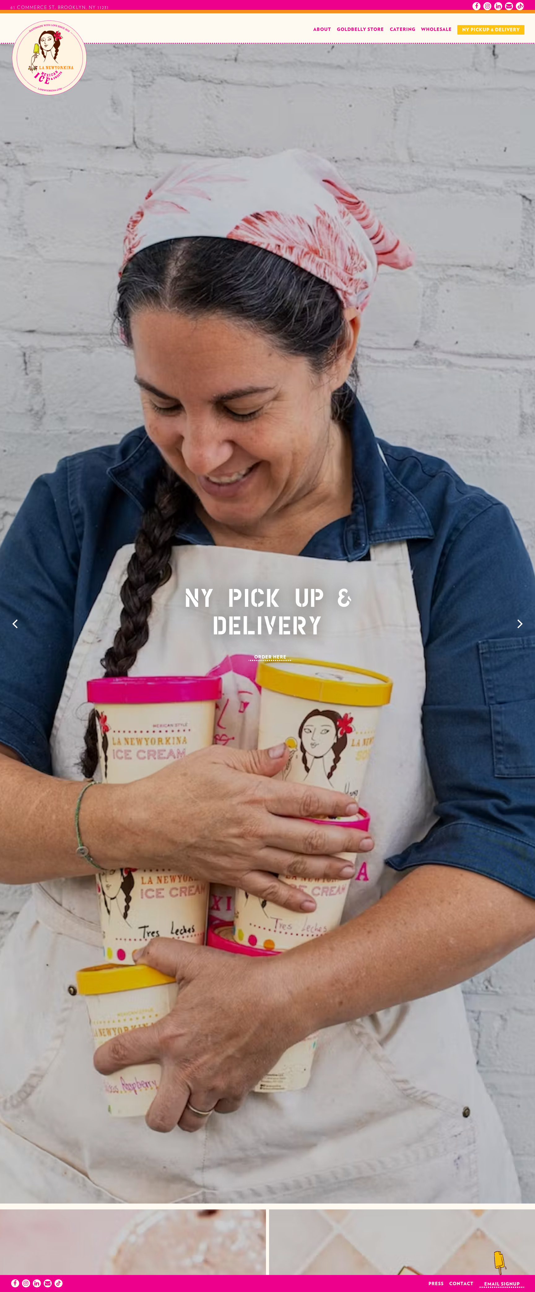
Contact (461, 1283)
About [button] (322, 47)
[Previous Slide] (15, 642)
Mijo (324, 8)
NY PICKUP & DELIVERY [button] (491, 48)
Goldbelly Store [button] (360, 47)
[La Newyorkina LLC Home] (49, 76)
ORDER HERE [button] (270, 675)
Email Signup (502, 1284)
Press (436, 1283)
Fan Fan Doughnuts (231, 8)
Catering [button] (402, 47)
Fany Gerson (287, 8)
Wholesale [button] (436, 47)
